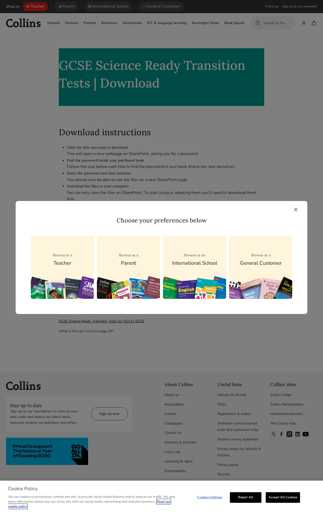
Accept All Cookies (282, 497)
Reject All (245, 497)
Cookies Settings (209, 497)
